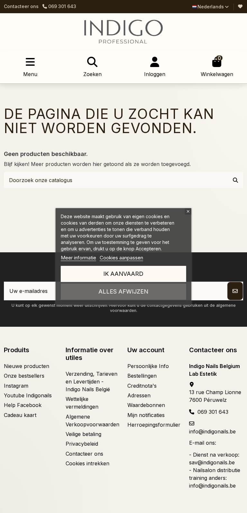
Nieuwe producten (26, 366)
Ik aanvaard (123, 273)
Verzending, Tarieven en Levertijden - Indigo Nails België (91, 381)
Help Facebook (22, 405)
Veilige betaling (83, 434)
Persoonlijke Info (148, 366)
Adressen (139, 395)
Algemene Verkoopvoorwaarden (92, 420)
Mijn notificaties (146, 415)
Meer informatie (78, 258)
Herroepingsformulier (153, 424)
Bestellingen (142, 376)
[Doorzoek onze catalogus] (235, 180)
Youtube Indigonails (28, 395)
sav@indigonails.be (212, 462)
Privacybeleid (82, 443)
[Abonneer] (235, 291)
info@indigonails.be (212, 431)
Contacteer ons (21, 6)
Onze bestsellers (24, 376)
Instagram (16, 385)
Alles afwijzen (123, 291)
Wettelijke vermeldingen (82, 403)
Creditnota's (142, 385)
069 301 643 (212, 412)
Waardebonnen (146, 405)
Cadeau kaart (20, 415)
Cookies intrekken (87, 463)
